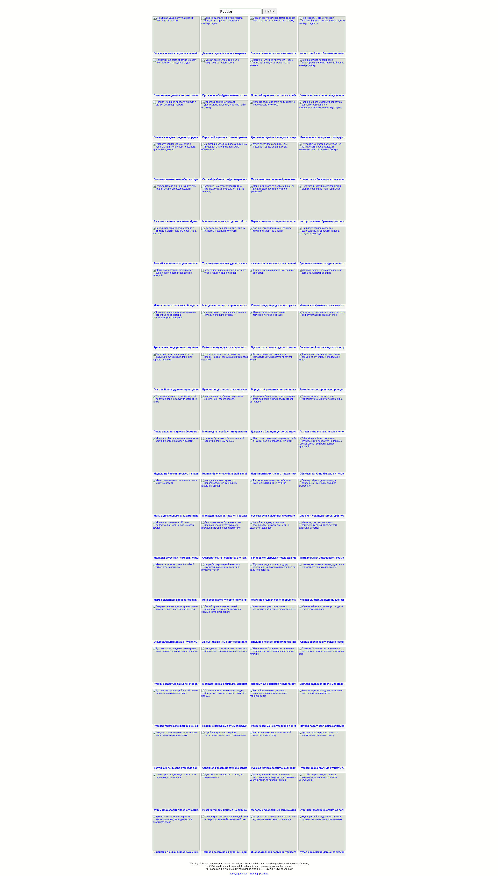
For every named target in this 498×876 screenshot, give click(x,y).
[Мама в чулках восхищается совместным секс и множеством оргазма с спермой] (321, 538)
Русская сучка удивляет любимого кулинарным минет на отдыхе (292, 515)
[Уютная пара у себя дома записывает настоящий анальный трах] (321, 706)
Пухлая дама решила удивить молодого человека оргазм (287, 347)
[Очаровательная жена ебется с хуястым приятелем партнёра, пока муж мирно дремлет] (176, 160)
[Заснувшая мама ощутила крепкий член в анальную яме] (176, 34)
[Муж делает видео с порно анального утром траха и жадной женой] (224, 286)
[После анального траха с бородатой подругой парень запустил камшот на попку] (176, 412)
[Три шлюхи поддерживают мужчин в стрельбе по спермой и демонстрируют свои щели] (176, 328)
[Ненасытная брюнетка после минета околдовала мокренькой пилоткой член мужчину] (273, 664)
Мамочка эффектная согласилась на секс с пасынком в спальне (340, 305)
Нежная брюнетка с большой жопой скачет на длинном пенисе (242, 473)
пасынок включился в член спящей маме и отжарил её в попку (291, 263)
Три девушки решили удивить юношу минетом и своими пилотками (245, 263)
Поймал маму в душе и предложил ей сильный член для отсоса (242, 347)
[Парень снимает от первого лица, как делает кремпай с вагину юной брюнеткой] (273, 202)
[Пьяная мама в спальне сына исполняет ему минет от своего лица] (321, 412)
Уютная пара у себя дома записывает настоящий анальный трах (340, 725)
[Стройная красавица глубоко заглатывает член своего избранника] (224, 748)
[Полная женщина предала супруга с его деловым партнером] (176, 118)
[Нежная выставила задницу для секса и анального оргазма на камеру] (321, 580)
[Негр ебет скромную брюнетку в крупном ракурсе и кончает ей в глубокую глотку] (224, 580)
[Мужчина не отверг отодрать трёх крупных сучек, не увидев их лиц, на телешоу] (224, 202)
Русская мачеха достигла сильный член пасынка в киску (287, 767)
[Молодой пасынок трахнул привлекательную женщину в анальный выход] (224, 496)
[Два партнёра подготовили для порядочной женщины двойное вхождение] (321, 496)
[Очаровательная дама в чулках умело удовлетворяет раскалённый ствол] (176, 622)
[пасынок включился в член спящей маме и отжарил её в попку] (273, 244)
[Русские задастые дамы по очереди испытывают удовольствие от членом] (176, 664)
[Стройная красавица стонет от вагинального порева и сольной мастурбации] (321, 790)
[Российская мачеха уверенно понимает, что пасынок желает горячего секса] (273, 706)
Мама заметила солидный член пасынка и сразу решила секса (290, 179)
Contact (264, 873)
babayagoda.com (239, 873)
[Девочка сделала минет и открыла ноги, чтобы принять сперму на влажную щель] (224, 34)
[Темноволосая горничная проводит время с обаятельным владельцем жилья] (321, 370)
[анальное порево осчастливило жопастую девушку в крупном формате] (273, 622)
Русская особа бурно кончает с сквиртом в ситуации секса (239, 95)
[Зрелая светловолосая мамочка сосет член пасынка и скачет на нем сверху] (273, 34)
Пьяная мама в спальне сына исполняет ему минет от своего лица (342, 431)
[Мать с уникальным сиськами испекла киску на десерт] (176, 496)
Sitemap (254, 873)
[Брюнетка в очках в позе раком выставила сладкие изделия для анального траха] (176, 833)
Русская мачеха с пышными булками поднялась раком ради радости (198, 221)
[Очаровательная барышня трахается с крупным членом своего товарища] (273, 833)
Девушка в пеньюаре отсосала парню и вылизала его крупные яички (197, 767)
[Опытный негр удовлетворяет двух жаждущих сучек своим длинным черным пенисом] (176, 370)
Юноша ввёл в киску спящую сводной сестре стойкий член (337, 641)
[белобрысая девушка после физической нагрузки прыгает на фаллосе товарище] (273, 538)
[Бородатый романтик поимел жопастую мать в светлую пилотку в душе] (273, 370)
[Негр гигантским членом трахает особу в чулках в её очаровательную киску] (273, 454)
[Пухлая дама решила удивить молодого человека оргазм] (273, 328)
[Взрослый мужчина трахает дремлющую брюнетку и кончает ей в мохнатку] (224, 118)
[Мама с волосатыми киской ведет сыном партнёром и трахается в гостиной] (176, 286)
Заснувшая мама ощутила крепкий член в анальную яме (189, 53)
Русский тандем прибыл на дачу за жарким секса (233, 809)
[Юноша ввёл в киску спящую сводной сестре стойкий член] (321, 622)
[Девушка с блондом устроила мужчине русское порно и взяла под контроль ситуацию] (273, 412)
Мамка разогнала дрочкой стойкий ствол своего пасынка (190, 599)
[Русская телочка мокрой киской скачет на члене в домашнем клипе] (176, 706)
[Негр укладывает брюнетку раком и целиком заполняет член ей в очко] (321, 202)
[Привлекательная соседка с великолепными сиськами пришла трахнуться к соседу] (321, 244)
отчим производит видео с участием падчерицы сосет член (191, 809)
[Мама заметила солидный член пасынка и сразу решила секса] (273, 160)
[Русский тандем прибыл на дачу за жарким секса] (224, 790)
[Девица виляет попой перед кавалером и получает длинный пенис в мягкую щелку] (321, 76)
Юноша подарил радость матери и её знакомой (281, 305)
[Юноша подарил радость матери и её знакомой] (273, 286)
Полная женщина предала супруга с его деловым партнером (192, 137)
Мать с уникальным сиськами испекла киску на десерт (188, 515)
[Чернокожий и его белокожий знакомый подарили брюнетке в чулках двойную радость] (321, 34)
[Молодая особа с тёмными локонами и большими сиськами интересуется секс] (224, 664)
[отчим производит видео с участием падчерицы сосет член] (176, 790)
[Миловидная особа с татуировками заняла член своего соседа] (224, 412)
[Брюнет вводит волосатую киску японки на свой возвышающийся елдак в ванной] (224, 370)
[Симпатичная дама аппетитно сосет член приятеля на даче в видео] (176, 76)
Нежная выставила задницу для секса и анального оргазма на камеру (344, 599)
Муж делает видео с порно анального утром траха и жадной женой (244, 305)
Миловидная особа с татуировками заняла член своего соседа (241, 431)
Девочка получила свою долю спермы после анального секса (290, 137)
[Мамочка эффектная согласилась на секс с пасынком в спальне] (321, 286)
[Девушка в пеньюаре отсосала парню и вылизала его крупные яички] (176, 748)
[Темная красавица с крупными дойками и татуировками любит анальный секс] (224, 833)
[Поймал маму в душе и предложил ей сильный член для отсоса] (224, 328)
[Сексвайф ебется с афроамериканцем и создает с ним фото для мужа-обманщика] (224, 160)
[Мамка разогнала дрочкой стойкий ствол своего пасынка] (176, 580)
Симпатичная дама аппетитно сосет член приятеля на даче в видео (196, 95)
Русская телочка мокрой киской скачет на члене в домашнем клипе (197, 725)
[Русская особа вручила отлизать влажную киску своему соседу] (321, 748)
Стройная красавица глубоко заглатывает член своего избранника (244, 767)
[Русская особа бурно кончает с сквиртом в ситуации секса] (224, 76)
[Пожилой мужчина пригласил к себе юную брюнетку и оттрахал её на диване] (273, 76)
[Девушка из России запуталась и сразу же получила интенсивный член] (321, 328)
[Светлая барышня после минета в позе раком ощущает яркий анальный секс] (321, 664)
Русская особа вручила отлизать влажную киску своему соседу (340, 767)
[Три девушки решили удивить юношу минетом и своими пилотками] (224, 244)
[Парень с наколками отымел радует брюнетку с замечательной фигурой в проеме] (224, 706)
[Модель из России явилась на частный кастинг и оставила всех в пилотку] (176, 454)
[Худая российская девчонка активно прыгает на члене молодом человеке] (321, 833)
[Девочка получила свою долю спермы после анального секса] (273, 118)
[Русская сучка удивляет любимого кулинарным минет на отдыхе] (273, 496)
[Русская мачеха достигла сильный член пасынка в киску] (273, 748)
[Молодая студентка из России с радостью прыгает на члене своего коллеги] (176, 538)
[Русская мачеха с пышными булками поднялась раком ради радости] (176, 202)
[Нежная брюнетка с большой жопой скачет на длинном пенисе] (224, 454)
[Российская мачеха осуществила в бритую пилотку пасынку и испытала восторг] (176, 244)
